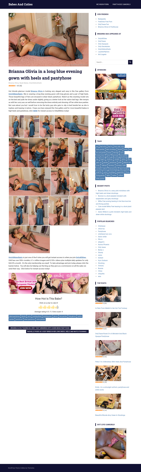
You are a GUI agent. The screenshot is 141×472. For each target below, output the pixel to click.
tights (108, 175)
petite (120, 162)
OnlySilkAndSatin (35, 83)
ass (97, 146)
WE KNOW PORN (102, 4)
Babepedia (102, 19)
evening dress (37, 316)
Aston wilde (102, 237)
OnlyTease (102, 41)
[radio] (40, 307)
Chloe (100, 271)
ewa (99, 276)
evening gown (47, 316)
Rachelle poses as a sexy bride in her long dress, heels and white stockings (56, 332)
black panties (100, 149)
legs (97, 159)
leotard (100, 258)
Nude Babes (24, 83)
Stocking (101, 263)
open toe (99, 162)
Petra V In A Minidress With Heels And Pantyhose (113, 362)
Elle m (100, 239)
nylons (80, 316)
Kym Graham (103, 260)
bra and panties (101, 153)
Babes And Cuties (21, 4)
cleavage (116, 153)
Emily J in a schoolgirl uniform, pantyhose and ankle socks (112, 388)
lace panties (63, 316)
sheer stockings (124, 169)
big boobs (103, 146)
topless (114, 175)
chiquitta (101, 274)
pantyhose (19, 319)
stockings (112, 172)
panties (11, 319)
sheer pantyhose (29, 319)
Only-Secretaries (104, 46)
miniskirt (117, 159)
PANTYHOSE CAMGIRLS (121, 4)
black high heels (119, 146)
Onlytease (101, 226)
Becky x (101, 250)
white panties (40, 319)
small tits (99, 172)
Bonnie (100, 268)
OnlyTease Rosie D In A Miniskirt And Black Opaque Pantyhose (111, 335)
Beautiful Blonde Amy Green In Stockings (110, 415)
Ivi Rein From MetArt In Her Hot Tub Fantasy (111, 308)
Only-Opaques (103, 44)
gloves (56, 316)
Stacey (100, 252)
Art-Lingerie (102, 54)
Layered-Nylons (103, 52)
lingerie (102, 159)
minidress (109, 159)
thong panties (100, 175)
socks (105, 172)
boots (125, 149)
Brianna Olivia (14, 83)
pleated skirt (127, 162)
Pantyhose (102, 231)
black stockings (111, 149)
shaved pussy (113, 169)
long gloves (72, 316)
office (129, 159)
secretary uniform (101, 169)
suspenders (120, 172)
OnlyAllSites (81, 257)
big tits (110, 146)
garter (108, 156)
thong (128, 172)
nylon (100, 255)
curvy (29, 316)
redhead (104, 165)
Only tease (102, 247)
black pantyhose (14, 316)
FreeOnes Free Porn (105, 22)
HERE (35, 111)
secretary (111, 165)
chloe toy (101, 229)
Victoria (101, 266)
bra (130, 149)
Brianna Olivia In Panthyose (108, 27)
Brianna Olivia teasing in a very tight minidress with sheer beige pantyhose (40, 328)
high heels (115, 156)
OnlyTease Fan (103, 24)
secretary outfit (121, 165)
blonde (23, 316)
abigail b (101, 242)
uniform (120, 175)
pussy (98, 165)
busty (109, 153)
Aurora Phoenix (103, 245)
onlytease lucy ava (105, 234)
